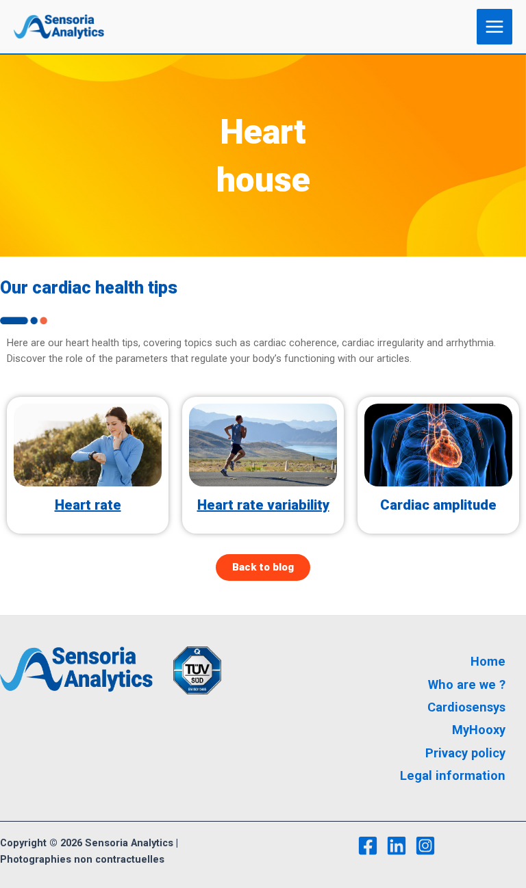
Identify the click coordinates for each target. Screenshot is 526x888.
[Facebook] (368, 845)
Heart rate (88, 505)
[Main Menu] (494, 26)
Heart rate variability (263, 505)
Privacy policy (465, 753)
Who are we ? (466, 684)
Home (488, 661)
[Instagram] (425, 845)
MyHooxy (478, 729)
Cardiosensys (466, 707)
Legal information (452, 775)
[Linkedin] (396, 845)
